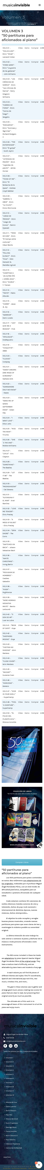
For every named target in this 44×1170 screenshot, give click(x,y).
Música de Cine (11, 1102)
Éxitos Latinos (11, 1106)
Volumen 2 (10, 1062)
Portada (10, 23)
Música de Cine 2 (12, 1119)
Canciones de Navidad (14, 1148)
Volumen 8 (10, 1087)
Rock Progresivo (12, 1123)
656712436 (10, 1038)
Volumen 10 (10, 1095)
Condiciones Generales (19, 1168)
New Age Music (11, 1127)
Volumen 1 (9, 1058)
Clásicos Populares (13, 1144)
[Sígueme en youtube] (16, 1046)
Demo (27, 48)
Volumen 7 (10, 1083)
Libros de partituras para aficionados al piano (23, 23)
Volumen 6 (10, 1078)
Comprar (34, 48)
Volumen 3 (10, 1066)
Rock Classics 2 (11, 1136)
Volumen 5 (10, 1074)
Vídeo (20, 48)
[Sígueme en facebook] (5, 1046)
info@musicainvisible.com (15, 1041)
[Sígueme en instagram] (10, 1046)
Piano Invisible (11, 1131)
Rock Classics (11, 1111)
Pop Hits (9, 1115)
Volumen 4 (10, 1070)
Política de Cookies (34, 1168)
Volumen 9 (10, 1091)
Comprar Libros (22, 862)
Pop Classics (10, 1140)
